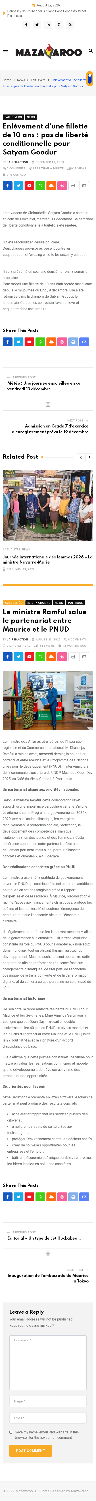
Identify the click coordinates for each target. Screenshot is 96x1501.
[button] (81, 457)
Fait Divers (38, 80)
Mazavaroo (79, 1491)
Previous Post (24, 377)
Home (7, 80)
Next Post (75, 420)
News (21, 80)
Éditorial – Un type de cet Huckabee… (44, 1238)
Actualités (12, 549)
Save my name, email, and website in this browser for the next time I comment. (47, 1435)
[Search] (91, 50)
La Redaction (17, 162)
